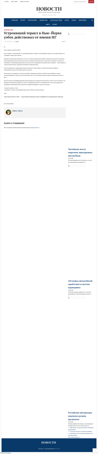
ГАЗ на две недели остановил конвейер (81, 431)
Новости (49, 8)
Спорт (54, 24)
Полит (22, 20)
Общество (43, 20)
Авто (48, 24)
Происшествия (56, 20)
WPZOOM (57, 448)
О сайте (6, 1)
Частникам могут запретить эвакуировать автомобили (80, 152)
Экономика (32, 20)
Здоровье (82, 20)
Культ (67, 20)
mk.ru (12, 103)
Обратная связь (24, 1)
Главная (14, 20)
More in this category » (74, 437)
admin (17, 41)
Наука (74, 20)
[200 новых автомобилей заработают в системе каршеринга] (76, 222)
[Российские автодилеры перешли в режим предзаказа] (76, 354)
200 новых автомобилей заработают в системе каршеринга (80, 284)
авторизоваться (34, 127)
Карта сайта (14, 1)
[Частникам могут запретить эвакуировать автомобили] (76, 90)
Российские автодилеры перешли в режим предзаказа (80, 416)
